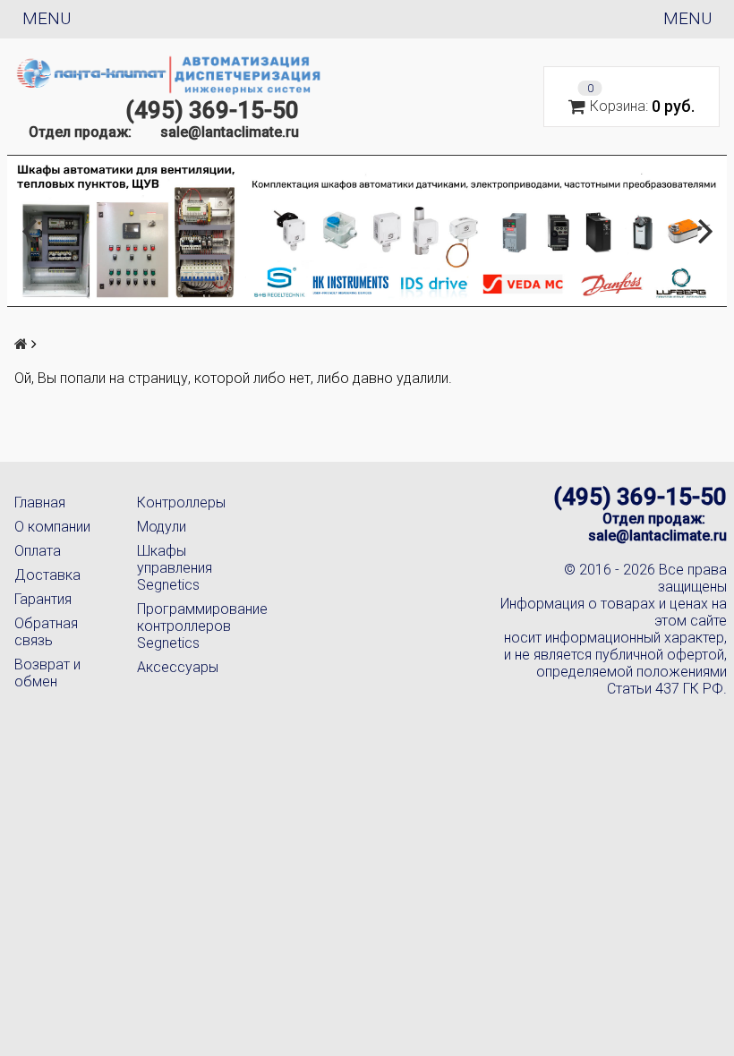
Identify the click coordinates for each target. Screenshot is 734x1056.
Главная (39, 502)
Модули (161, 526)
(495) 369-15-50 (212, 110)
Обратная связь (46, 632)
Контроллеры (181, 502)
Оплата (37, 550)
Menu (46, 18)
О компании (52, 526)
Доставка (47, 574)
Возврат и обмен (47, 673)
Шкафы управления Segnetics (174, 567)
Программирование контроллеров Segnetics (184, 625)
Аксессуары (177, 667)
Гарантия (43, 599)
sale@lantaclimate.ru (229, 132)
